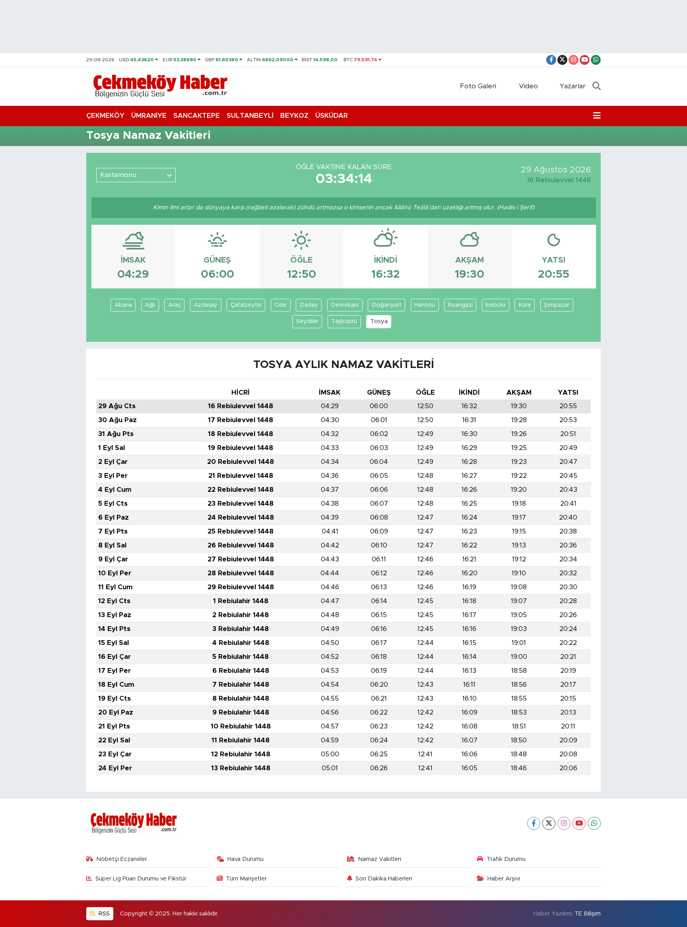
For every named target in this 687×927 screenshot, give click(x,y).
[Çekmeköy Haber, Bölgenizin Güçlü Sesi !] (160, 86)
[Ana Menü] (597, 116)
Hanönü (424, 305)
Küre (524, 305)
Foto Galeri (478, 86)
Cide (280, 305)
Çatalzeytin (246, 305)
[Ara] (596, 86)
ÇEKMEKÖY (105, 115)
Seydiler (307, 321)
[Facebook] (533, 823)
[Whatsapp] (594, 823)
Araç (174, 305)
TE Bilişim (587, 914)
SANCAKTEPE (196, 115)
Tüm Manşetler (246, 879)
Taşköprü (344, 321)
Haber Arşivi (503, 879)
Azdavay (205, 305)
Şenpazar (556, 305)
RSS (103, 914)
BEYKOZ (294, 115)
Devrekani (345, 305)
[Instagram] (564, 823)
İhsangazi (460, 305)
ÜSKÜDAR (331, 115)
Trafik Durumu (506, 859)
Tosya (379, 321)
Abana (123, 305)
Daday (309, 305)
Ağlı (150, 305)
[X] (548, 823)
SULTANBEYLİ (250, 115)
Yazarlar (573, 86)
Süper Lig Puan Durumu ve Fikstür (140, 879)
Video (528, 86)
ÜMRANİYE (149, 115)
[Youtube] (579, 823)
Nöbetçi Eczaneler (121, 859)
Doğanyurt (387, 305)
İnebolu (495, 305)
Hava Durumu (245, 859)
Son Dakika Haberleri (383, 879)
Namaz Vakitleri (379, 859)
